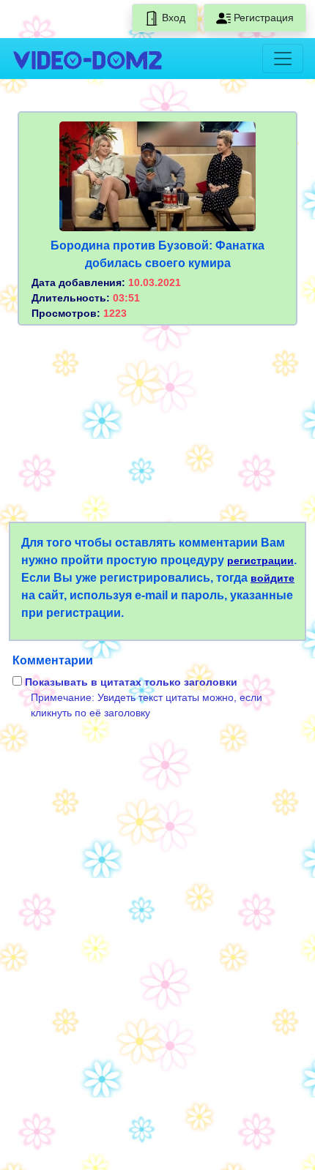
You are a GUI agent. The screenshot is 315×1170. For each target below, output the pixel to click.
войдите (272, 578)
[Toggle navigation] (282, 58)
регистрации (260, 560)
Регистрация (262, 17)
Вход (172, 17)
